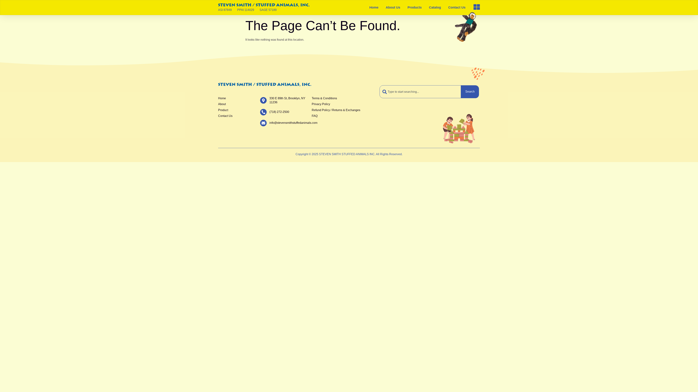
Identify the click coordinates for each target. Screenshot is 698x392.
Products (415, 7)
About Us (393, 7)
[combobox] (420, 91)
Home (373, 7)
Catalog (435, 7)
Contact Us (457, 7)
